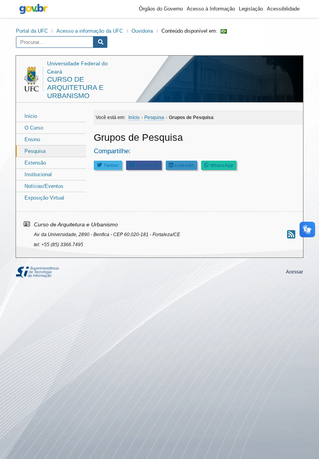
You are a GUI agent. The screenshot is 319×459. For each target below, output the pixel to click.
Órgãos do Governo (161, 9)
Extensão (35, 163)
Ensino (32, 139)
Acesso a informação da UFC (89, 31)
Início (31, 116)
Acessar (294, 272)
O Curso (34, 128)
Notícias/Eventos (44, 186)
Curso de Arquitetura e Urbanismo (75, 87)
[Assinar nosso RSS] (291, 234)
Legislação (251, 9)
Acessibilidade (283, 9)
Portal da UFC (32, 31)
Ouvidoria (142, 31)
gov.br (33, 9)
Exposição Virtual (44, 198)
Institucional (38, 174)
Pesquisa (35, 151)
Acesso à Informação (211, 9)
